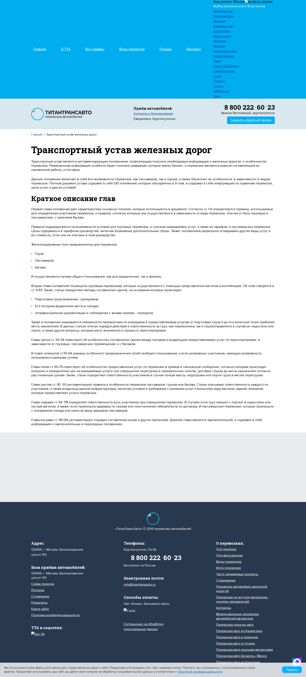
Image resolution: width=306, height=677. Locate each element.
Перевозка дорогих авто (235, 625)
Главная (39, 49)
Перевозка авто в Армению (237, 637)
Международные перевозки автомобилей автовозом (237, 616)
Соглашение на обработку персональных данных (191, 479)
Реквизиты (39, 603)
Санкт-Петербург (226, 66)
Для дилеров (226, 549)
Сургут (218, 86)
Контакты (194, 49)
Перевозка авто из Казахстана (239, 631)
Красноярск (222, 36)
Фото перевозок (228, 568)
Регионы (37, 590)
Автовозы (223, 608)
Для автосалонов (229, 555)
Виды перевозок (132, 49)
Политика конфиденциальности (55, 615)
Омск (217, 61)
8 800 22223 (249, 107)
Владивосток (223, 11)
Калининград (223, 26)
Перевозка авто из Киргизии (238, 662)
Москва (219, 46)
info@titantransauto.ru (140, 585)
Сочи (217, 76)
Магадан (219, 41)
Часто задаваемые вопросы (237, 574)
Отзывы (165, 49)
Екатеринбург (223, 16)
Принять (292, 669)
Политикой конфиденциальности (200, 671)
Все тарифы (94, 49)
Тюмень (219, 81)
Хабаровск (221, 91)
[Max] (297, 662)
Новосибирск (223, 56)
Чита (216, 96)
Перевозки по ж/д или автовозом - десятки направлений (242, 599)
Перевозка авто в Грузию (235, 643)
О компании (40, 596)
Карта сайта (40, 609)
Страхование (226, 580)
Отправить (113, 474)
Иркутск (219, 21)
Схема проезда (42, 584)
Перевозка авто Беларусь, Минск (241, 656)
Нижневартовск (225, 51)
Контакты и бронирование (153, 114)
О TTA (66, 49)
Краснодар (221, 31)
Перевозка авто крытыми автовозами (244, 650)
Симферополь (224, 71)
